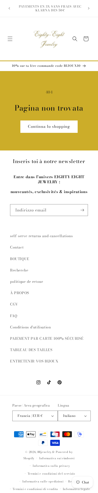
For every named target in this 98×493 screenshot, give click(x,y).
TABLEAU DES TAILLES (31, 350)
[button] (10, 38)
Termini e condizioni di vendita (35, 489)
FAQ (13, 316)
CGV (14, 304)
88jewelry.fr (46, 452)
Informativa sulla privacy (51, 466)
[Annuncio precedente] (9, 8)
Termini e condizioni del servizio (51, 474)
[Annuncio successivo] (88, 8)
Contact (17, 247)
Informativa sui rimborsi (57, 458)
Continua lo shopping (49, 126)
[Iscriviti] (82, 210)
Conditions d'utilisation (30, 327)
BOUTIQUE (19, 259)
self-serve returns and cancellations (41, 236)
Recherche (19, 270)
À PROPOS (19, 293)
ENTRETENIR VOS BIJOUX (34, 361)
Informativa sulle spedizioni (43, 481)
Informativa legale (76, 489)
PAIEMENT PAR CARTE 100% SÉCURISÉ (46, 338)
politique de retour (26, 281)
